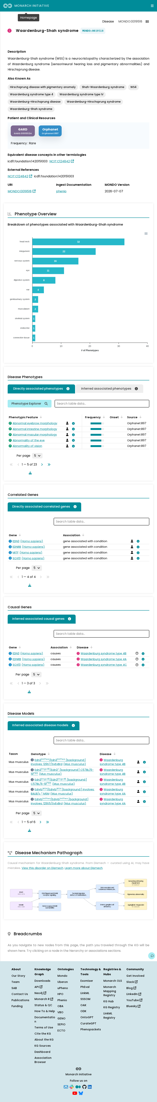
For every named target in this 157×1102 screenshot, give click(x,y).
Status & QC (43, 1005)
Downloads (42, 981)
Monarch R (42, 999)
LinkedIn (132, 994)
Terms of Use (43, 1027)
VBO (60, 1012)
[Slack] (72, 1086)
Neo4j (38, 993)
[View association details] (72, 423)
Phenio (62, 1000)
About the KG (44, 1039)
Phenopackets (90, 1029)
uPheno (62, 988)
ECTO (61, 1030)
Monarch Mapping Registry (109, 991)
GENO (61, 1018)
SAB (14, 988)
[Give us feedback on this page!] (151, 955)
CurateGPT (88, 1023)
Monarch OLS (112, 981)
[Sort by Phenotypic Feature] (40, 417)
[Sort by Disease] (90, 647)
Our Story (18, 976)
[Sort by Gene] (19, 535)
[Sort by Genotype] (48, 754)
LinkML (84, 993)
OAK (83, 1005)
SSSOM (85, 999)
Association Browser (43, 1060)
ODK (83, 1011)
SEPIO (61, 1024)
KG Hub (108, 1001)
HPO (60, 994)
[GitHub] (84, 1086)
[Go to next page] (41, 464)
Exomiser (86, 981)
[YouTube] (74, 1093)
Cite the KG (42, 1034)
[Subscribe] (66, 1086)
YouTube (133, 1000)
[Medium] (78, 1086)
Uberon (62, 982)
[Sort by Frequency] (103, 417)
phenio (61, 191)
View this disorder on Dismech (42, 868)
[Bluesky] (81, 1093)
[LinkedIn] (90, 1086)
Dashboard (42, 1052)
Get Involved (135, 976)
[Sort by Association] (82, 535)
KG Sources (42, 1046)
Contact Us (19, 994)
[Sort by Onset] (139, 417)
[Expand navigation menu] (152, 6)
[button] (96, 423)
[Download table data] (29, 473)
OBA (60, 1006)
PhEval (85, 987)
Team (15, 982)
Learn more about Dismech (84, 868)
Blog (129, 988)
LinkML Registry (109, 1016)
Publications (20, 1000)
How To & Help (44, 1011)
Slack (130, 982)
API (37, 987)
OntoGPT (86, 1017)
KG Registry (111, 1007)
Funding (17, 1006)
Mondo (62, 976)
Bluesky (132, 1006)
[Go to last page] (48, 464)
